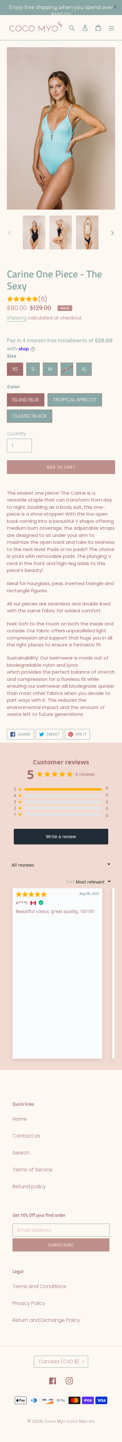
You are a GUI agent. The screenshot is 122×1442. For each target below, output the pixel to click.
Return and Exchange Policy (46, 1320)
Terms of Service (33, 1169)
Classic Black (29, 415)
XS (15, 368)
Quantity (16, 434)
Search (21, 1152)
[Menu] (111, 27)
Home (20, 1119)
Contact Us (26, 1135)
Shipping (17, 317)
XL (84, 368)
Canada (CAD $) (59, 1361)
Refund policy (29, 1186)
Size (12, 356)
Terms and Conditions (39, 1286)
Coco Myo (54, 1421)
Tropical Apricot (75, 398)
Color (13, 387)
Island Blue (25, 398)
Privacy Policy (29, 1303)
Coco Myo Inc (81, 1421)
